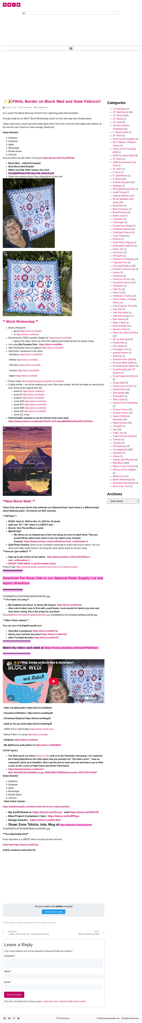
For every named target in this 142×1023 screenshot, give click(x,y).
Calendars (118, 219)
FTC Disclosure (63, 1018)
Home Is (117, 292)
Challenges (118, 222)
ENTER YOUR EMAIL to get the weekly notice (32, 563)
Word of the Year (121, 486)
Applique (117, 185)
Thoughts (117, 426)
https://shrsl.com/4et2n (31, 331)
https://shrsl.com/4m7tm (54, 634)
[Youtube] (9, 5)
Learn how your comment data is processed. (64, 1001)
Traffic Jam (118, 433)
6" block (117, 172)
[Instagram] (14, 5)
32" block (117, 169)
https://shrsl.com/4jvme (27, 334)
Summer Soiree (120, 413)
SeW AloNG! (119, 389)
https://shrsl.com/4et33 (35, 404)
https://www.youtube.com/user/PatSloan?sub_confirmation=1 (56, 541)
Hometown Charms (122, 296)
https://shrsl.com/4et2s (34, 394)
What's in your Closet (123, 466)
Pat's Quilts (118, 346)
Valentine (117, 453)
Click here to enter (54, 911)
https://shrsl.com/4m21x (69, 605)
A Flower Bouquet (121, 182)
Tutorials (117, 443)
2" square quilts (120, 132)
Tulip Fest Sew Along (123, 436)
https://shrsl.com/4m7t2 (46, 637)
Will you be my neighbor (124, 469)
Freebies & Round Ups (124, 269)
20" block (117, 135)
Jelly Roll (117, 309)
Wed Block (118, 463)
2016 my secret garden (124, 139)
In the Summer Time (122, 306)
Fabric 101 (118, 249)
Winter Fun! (118, 476)
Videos (116, 456)
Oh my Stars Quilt (121, 339)
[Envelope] (18, 5)
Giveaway (118, 276)
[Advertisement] (71, 73)
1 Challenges (119, 109)
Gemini (116, 272)
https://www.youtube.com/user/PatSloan (70, 647)
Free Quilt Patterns (122, 266)
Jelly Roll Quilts (120, 312)
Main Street (118, 319)
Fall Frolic (118, 252)
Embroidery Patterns (123, 246)
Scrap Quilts (119, 383)
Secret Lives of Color (123, 386)
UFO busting (119, 446)
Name (8, 971)
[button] (71, 48)
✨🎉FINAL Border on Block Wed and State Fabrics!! (52, 101)
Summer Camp (120, 409)
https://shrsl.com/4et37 (53, 348)
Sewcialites (118, 396)
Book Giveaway (120, 209)
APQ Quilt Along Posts (124, 189)
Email (7, 982)
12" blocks (118, 115)
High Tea (117, 289)
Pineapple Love (120, 349)
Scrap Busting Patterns (124, 366)
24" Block (117, 159)
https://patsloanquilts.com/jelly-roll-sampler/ (43, 381)
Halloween (118, 286)
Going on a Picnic (121, 279)
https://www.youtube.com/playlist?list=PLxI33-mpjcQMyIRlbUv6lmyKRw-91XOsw (50, 421)
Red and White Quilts (123, 363)
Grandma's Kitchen (122, 282)
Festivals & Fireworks (123, 259)
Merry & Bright (120, 326)
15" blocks (118, 119)
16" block (117, 122)
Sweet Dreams (120, 423)
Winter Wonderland (122, 479)
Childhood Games (122, 229)
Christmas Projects (122, 232)
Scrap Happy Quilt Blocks (125, 376)
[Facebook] (5, 5)
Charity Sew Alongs (122, 226)
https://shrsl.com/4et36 (33, 398)
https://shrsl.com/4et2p (60, 338)
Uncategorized (42, 107)
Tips (115, 429)
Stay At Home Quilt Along (125, 403)
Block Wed (118, 205)
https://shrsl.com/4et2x (34, 391)
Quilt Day (117, 356)
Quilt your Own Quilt (122, 359)
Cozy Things (119, 236)
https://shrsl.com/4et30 (35, 411)
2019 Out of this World (124, 155)
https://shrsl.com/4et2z (35, 401)
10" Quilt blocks (120, 112)
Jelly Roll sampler (121, 316)
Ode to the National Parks (125, 332)
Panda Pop (118, 342)
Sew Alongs (119, 393)
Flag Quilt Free (120, 262)
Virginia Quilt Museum (124, 459)
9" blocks (117, 179)
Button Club (118, 216)
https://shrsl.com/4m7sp (45, 631)
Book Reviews (120, 212)
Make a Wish (119, 322)
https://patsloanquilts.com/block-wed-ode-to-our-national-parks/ (47, 567)
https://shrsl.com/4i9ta (50, 344)
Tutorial (116, 439)
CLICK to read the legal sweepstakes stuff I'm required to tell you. (29, 923)
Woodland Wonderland (124, 483)
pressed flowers (120, 352)
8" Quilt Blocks (120, 175)
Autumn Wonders (121, 195)
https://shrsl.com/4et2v (35, 408)
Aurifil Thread (119, 192)
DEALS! (117, 239)
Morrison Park (119, 329)
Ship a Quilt (118, 399)
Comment (9, 956)
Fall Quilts (118, 256)
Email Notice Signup (123, 242)
